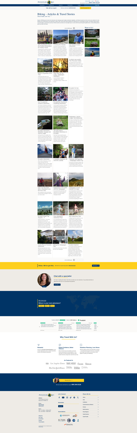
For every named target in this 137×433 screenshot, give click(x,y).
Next (98, 326)
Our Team (41, 417)
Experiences (51, 5)
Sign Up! (60, 406)
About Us (60, 5)
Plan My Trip (70, 5)
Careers (40, 420)
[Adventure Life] (45, 2)
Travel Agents (41, 421)
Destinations (42, 5)
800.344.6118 (94, 3)
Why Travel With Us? (68, 337)
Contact (79, 5)
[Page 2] (83, 28)
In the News (41, 418)
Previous (39, 326)
